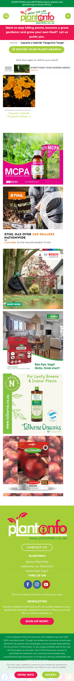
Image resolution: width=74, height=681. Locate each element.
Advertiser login (37, 571)
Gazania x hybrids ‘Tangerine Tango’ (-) (19, 115)
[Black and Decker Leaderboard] (37, 69)
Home (13, 42)
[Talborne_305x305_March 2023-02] (33, 403)
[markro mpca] (33, 158)
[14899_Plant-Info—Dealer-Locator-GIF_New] (33, 216)
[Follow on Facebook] (28, 584)
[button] (6, 16)
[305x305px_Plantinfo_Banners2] (33, 278)
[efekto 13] (33, 341)
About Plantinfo (37, 562)
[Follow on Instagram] (37, 584)
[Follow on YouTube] (46, 584)
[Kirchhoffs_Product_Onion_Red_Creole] (33, 466)
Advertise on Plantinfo (37, 566)
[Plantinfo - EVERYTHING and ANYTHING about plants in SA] (37, 16)
